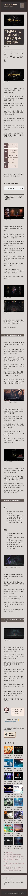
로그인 (17, 882)
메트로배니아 (11, 859)
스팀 (13, 162)
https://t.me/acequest (10, 721)
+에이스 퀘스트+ (10, 5)
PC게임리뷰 (9, 852)
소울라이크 (19, 859)
